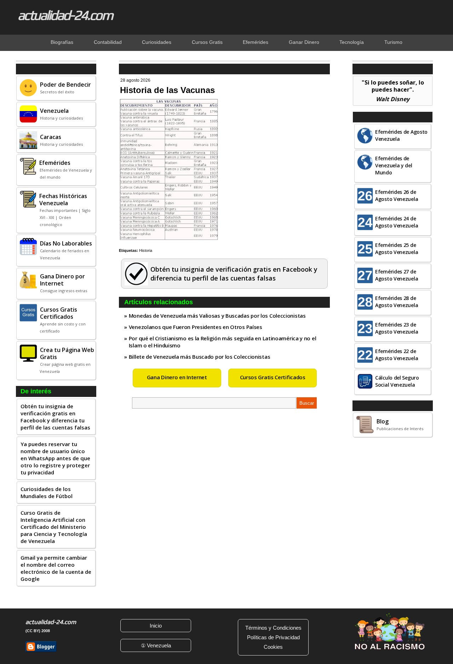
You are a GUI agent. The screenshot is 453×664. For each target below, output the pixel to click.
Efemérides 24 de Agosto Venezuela (396, 222)
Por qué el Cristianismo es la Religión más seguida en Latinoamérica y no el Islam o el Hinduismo (222, 342)
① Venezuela (156, 645)
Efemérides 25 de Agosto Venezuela (396, 248)
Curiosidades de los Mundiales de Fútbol (47, 492)
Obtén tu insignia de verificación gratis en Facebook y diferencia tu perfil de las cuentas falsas (55, 417)
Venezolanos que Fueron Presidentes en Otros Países (195, 326)
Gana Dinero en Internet (177, 377)
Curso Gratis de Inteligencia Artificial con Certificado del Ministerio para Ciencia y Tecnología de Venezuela (54, 526)
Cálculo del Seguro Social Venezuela (397, 381)
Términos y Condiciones (273, 628)
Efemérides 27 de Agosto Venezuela (396, 275)
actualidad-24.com (65, 15)
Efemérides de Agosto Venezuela (401, 135)
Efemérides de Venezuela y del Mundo (393, 165)
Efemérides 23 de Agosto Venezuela (396, 328)
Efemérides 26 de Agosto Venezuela (396, 195)
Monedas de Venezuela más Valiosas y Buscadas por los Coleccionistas (217, 315)
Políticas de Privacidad (273, 637)
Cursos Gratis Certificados (272, 377)
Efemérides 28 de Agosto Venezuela (396, 301)
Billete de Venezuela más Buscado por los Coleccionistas (199, 356)
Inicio (156, 626)
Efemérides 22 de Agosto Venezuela (396, 355)
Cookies (273, 647)
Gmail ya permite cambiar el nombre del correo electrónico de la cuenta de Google (56, 568)
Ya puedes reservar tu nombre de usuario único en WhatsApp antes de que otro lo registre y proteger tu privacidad (55, 458)
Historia (145, 250)
